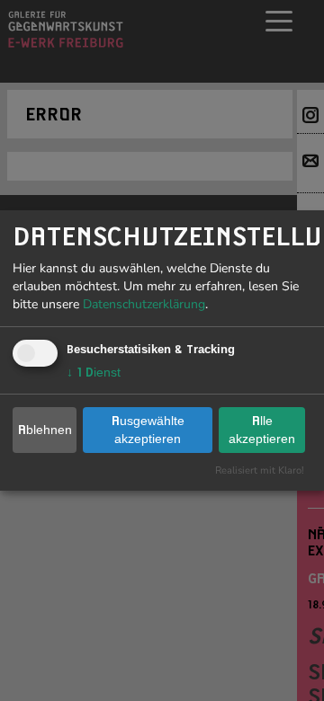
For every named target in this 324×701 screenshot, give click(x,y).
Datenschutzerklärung (144, 304)
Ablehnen (45, 429)
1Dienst (94, 372)
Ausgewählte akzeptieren (148, 429)
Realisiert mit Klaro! (259, 470)
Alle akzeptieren (262, 429)
